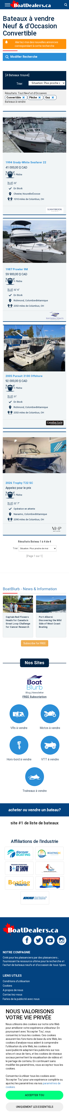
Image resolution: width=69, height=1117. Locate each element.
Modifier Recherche (23, 56)
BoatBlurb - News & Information (30, 589)
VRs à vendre (18, 728)
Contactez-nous (12, 994)
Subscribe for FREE (34, 643)
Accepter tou (34, 1095)
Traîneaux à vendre (34, 791)
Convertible (13, 97)
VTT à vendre (50, 759)
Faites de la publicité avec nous (21, 999)
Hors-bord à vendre (19, 759)
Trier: (20, 83)
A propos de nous (13, 990)
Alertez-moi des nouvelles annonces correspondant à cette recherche (36, 44)
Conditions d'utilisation (16, 981)
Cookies (7, 985)
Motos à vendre (50, 728)
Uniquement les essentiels (34, 1106)
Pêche (33, 97)
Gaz (48, 97)
